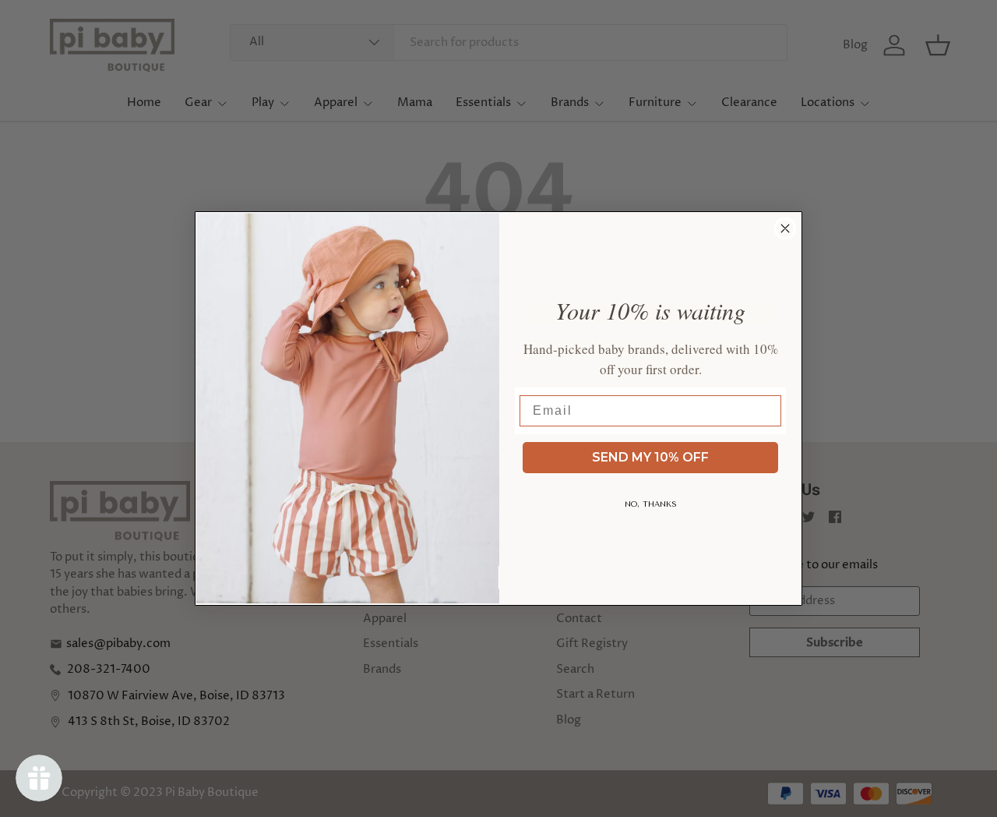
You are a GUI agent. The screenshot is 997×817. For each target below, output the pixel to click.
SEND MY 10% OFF (650, 457)
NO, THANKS (651, 504)
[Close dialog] (785, 228)
